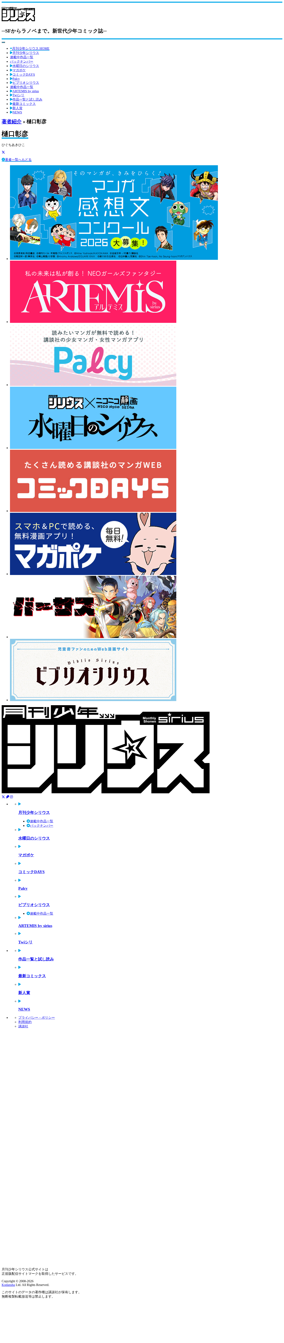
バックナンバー (21, 61)
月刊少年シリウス (25, 53)
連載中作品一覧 (21, 57)
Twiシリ (18, 95)
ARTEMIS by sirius (25, 91)
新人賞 (17, 108)
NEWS (17, 112)
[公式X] (3, 152)
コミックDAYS (23, 74)
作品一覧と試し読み (27, 99)
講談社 (23, 1026)
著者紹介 (12, 121)
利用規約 (25, 1022)
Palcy (16, 78)
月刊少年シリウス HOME (30, 48)
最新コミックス (24, 104)
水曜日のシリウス (25, 66)
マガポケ (19, 70)
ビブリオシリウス (25, 82)
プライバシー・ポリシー (36, 1017)
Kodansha (8, 1285)
